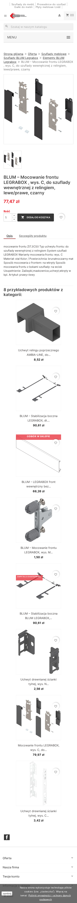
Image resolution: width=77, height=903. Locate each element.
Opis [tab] (9, 236)
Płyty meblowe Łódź (49, 7)
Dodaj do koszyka (35, 217)
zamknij (7, 893)
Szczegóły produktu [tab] (33, 236)
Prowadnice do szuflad (51, 4)
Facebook (7, 837)
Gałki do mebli (23, 7)
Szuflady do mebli (22, 4)
